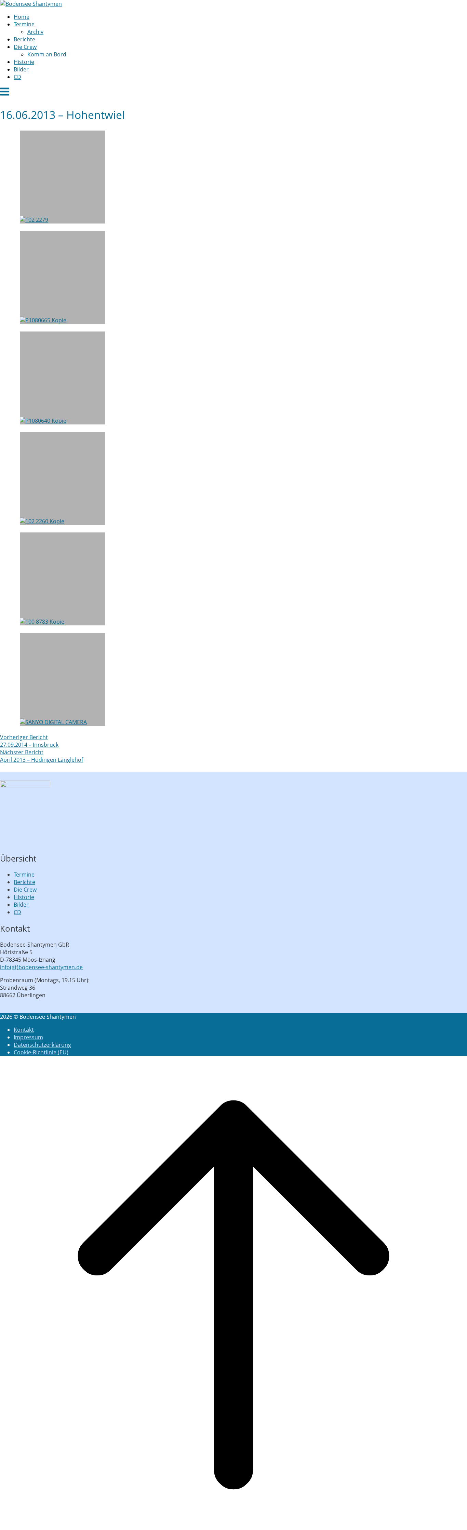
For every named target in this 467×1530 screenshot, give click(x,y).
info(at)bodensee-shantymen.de (41, 967)
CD (17, 77)
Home (21, 17)
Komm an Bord (46, 54)
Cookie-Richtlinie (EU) (41, 1052)
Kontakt (24, 1029)
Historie (24, 62)
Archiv (35, 32)
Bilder (21, 69)
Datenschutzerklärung (42, 1044)
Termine (24, 24)
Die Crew (25, 47)
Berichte (24, 39)
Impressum (28, 1037)
